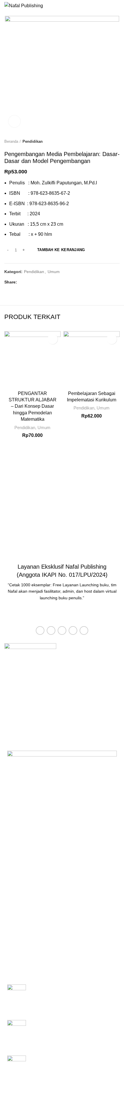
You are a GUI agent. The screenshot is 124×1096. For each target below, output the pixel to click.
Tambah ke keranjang (61, 250)
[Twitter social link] (29, 282)
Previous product (105, 141)
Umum (54, 271)
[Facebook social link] (23, 282)
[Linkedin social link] (43, 282)
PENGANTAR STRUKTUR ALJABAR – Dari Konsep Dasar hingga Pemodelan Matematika (33, 406)
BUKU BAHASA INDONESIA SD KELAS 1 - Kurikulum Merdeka (72, 990)
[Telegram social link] (49, 282)
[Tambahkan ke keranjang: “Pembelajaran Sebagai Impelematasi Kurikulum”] (112, 339)
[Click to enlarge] (14, 121)
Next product (117, 141)
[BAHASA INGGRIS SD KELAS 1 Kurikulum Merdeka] (16, 1069)
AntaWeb (101, 1091)
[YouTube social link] (73, 630)
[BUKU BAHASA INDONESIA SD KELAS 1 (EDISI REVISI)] (16, 1033)
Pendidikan (32, 141)
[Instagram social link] (62, 630)
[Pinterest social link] (36, 282)
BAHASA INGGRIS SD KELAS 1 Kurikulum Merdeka (64, 1061)
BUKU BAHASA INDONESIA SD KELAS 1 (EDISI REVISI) (72, 1026)
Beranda (11, 141)
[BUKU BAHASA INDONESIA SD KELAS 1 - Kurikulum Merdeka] (16, 997)
